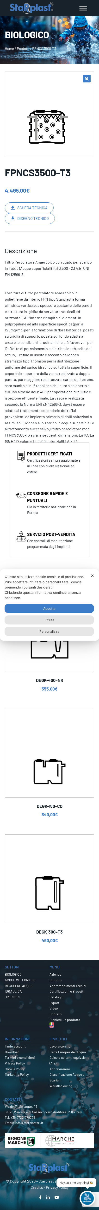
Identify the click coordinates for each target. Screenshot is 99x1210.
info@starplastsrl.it (29, 1123)
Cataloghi (56, 997)
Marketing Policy (17, 1074)
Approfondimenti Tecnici (68, 986)
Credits (37, 1187)
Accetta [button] (49, 608)
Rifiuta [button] (49, 620)
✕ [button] (92, 575)
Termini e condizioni (20, 1057)
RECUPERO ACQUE (18, 986)
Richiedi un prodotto (65, 1020)
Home (9, 48)
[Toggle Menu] (83, 8)
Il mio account (15, 1046)
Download (12, 1052)
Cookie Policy (15, 1069)
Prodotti (23, 48)
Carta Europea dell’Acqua (68, 1052)
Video (54, 1008)
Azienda (55, 974)
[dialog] (49, 605)
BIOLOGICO (13, 974)
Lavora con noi (60, 1046)
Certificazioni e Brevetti (67, 991)
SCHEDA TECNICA (32, 207)
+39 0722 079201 (23, 1117)
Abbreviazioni (60, 1069)
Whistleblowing (61, 1086)
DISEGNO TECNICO (33, 218)
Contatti (56, 1014)
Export (54, 1003)
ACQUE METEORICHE (20, 980)
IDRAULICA (13, 991)
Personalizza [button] (49, 631)
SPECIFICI (12, 997)
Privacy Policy (15, 1063)
